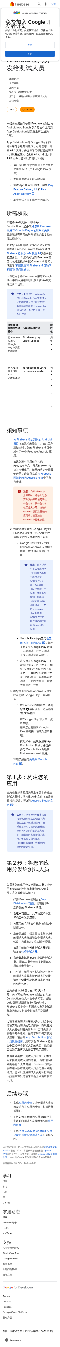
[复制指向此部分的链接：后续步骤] (31, 1094)
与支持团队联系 (11, 1247)
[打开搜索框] (39, 4)
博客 (5, 1217)
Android (7, 1296)
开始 (30, 53)
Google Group (10, 1258)
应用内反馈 (25, 1102)
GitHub (6, 1202)
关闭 (30, 45)
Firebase (7, 1306)
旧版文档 (7, 1274)
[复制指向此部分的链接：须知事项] (31, 431)
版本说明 (7, 1263)
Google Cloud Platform (15, 1312)
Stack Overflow (11, 1253)
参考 (5, 1186)
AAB (29, 109)
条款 (5, 1331)
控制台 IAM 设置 (22, 253)
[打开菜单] (5, 4)
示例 (5, 1191)
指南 (5, 1181)
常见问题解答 (10, 1269)
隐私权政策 (16, 1331)
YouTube (7, 1233)
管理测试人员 (29, 951)
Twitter (6, 1227)
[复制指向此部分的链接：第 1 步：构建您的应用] (20, 784)
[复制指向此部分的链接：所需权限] (31, 214)
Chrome (7, 1301)
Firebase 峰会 (10, 1222)
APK (12, 109)
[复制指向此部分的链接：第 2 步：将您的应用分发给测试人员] (10, 876)
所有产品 (7, 1317)
